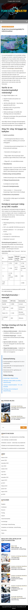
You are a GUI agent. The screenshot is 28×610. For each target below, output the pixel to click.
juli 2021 (3, 483)
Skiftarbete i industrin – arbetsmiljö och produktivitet (13, 442)
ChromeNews (20, 606)
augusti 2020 (4, 491)
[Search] (26, 21)
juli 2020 (3, 494)
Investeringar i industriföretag (7, 26)
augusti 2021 (4, 480)
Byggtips (3, 504)
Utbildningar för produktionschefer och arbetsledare (13, 448)
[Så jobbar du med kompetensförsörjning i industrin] (5, 578)
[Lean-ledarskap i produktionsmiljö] (5, 557)
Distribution (4, 507)
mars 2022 (3, 474)
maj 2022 (3, 471)
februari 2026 (4, 457)
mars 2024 (3, 466)
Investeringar (4, 521)
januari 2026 (4, 460)
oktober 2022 (4, 468)
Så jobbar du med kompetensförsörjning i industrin (12, 445)
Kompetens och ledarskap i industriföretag (11, 527)
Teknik (2, 533)
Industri (3, 515)
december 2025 (5, 463)
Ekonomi (3, 510)
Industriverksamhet (5, 518)
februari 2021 (4, 486)
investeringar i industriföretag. (15, 68)
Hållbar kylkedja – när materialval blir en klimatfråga (13, 437)
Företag (3, 512)
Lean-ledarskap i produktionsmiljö (9, 439)
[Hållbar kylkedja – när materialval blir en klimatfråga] (5, 547)
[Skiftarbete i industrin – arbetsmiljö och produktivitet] (5, 567)
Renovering (3, 530)
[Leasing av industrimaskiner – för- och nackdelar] (5, 418)
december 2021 (5, 477)
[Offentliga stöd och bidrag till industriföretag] (5, 407)
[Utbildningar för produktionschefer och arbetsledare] (5, 588)
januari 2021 (4, 488)
